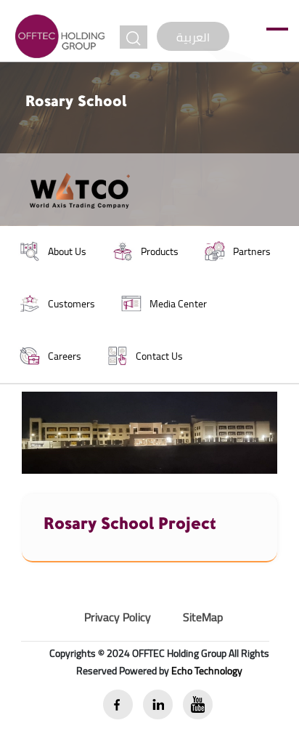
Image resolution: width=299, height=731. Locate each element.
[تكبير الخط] (133, 37)
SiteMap (203, 617)
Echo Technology (206, 670)
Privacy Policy (117, 617)
